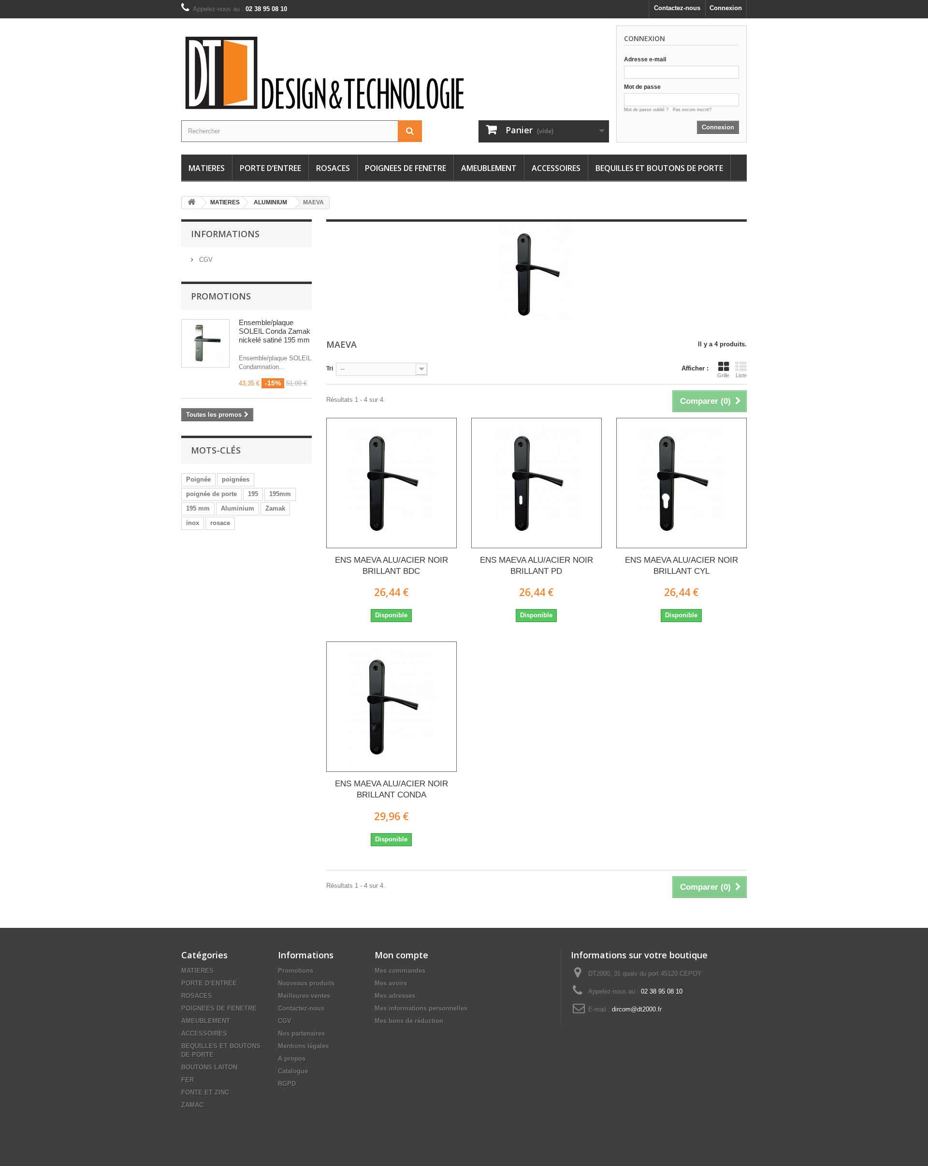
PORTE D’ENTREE (270, 168)
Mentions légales (303, 1046)
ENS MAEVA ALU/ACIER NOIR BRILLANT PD (536, 565)
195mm (280, 494)
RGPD (287, 1083)
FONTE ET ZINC (205, 1092)
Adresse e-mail (645, 59)
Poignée (198, 479)
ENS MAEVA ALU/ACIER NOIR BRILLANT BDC (391, 565)
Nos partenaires (301, 1033)
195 (253, 494)
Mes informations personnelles (421, 1008)
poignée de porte (211, 494)
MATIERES (206, 168)
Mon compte (401, 955)
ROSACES (333, 168)
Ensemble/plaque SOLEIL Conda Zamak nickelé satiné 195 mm (274, 331)
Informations (225, 234)
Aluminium (237, 508)
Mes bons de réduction (409, 1020)
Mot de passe (642, 87)
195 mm (198, 508)
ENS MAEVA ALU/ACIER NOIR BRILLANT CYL (681, 565)
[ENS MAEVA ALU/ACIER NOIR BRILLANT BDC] (391, 483)
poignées (235, 479)
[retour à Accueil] (191, 203)
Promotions (221, 296)
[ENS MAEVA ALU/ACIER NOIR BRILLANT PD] (536, 483)
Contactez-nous (677, 8)
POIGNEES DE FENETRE (405, 168)
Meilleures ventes (304, 995)
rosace (220, 522)
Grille (723, 375)
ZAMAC (192, 1105)
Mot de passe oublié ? (648, 109)
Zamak (275, 508)
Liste (741, 375)
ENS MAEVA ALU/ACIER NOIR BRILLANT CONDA (391, 789)
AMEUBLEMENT (489, 168)
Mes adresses (395, 995)
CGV (205, 259)
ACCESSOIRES (556, 168)
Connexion (726, 8)
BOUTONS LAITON (209, 1067)
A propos (291, 1058)
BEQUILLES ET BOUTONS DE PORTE (659, 168)
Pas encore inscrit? (692, 109)
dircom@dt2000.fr (637, 1009)
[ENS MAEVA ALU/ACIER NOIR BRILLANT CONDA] (391, 706)
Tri (329, 368)
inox (192, 522)
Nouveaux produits (306, 983)
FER (187, 1079)
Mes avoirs (391, 983)
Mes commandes (400, 970)
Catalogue (293, 1071)
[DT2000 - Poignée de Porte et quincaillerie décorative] (348, 73)
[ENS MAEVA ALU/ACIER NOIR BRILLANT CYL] (681, 483)
